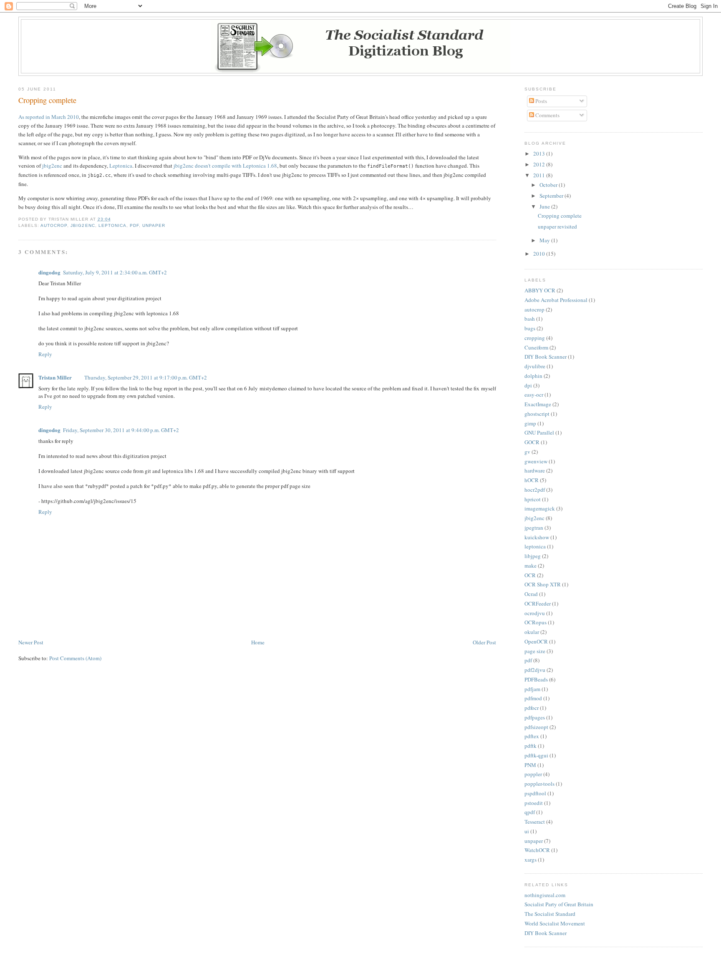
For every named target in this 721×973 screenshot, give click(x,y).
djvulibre (534, 366)
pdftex (531, 736)
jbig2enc (52, 165)
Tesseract (534, 821)
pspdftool (535, 793)
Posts (540, 101)
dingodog (49, 272)
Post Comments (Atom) (75, 658)
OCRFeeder (537, 603)
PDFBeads (536, 679)
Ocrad (531, 594)
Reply (45, 354)
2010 (539, 253)
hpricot (532, 499)
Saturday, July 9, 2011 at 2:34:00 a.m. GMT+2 (115, 272)
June (545, 206)
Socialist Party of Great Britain (558, 904)
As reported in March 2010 (48, 117)
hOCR (531, 480)
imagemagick (539, 508)
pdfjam (532, 689)
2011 (539, 175)
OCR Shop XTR (542, 584)
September (552, 195)
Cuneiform (536, 347)
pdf (134, 225)
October (549, 185)
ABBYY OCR (539, 290)
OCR (530, 575)
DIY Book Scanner (545, 356)
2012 (539, 164)
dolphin (533, 376)
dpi (528, 385)
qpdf (529, 812)
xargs (530, 859)
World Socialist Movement (554, 923)
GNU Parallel (539, 432)
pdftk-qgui (536, 755)
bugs (529, 328)
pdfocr (531, 708)
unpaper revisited (557, 226)
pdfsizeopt (536, 727)
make (530, 565)
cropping (534, 338)
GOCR (531, 442)
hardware (534, 470)
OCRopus (535, 622)
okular (531, 632)
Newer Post (30, 642)
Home (258, 642)
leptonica (112, 225)
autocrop (53, 225)
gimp (530, 423)
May (545, 240)
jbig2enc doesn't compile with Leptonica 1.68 (225, 165)
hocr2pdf (534, 489)
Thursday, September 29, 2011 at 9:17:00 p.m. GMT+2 (145, 377)
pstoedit (533, 803)
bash (529, 318)
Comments (547, 115)
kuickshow (536, 537)
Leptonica (120, 165)
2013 (539, 153)
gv (527, 451)
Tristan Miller (55, 377)
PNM (530, 765)
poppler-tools (539, 783)
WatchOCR (537, 850)
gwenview (535, 461)
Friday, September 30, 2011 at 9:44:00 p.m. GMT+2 (121, 430)
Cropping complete (47, 100)
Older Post (484, 642)
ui (526, 831)
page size (534, 651)
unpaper (153, 225)
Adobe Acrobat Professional (555, 300)
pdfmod (533, 698)
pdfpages (534, 717)
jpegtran (533, 527)
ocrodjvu (534, 613)
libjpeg (532, 556)
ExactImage (537, 404)
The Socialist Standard (549, 914)
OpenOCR (536, 641)
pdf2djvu (534, 670)
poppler (533, 774)
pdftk (530, 745)
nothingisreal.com (544, 895)
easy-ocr (533, 394)
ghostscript (537, 413)
